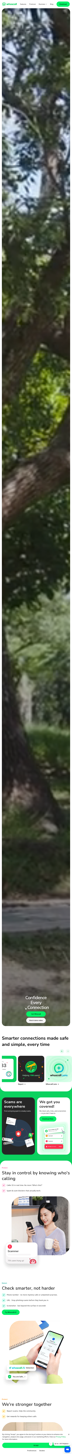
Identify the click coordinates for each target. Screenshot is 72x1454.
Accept (36, 1445)
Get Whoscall (36, 1014)
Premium (32, 4)
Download (63, 4)
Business (42, 4)
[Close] (69, 1434)
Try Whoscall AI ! (11, 1312)
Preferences (31, 1451)
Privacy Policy (61, 1437)
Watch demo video (36, 1020)
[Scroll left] (62, 1051)
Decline (42, 1451)
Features (23, 4)
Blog (51, 4)
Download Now (47, 1119)
